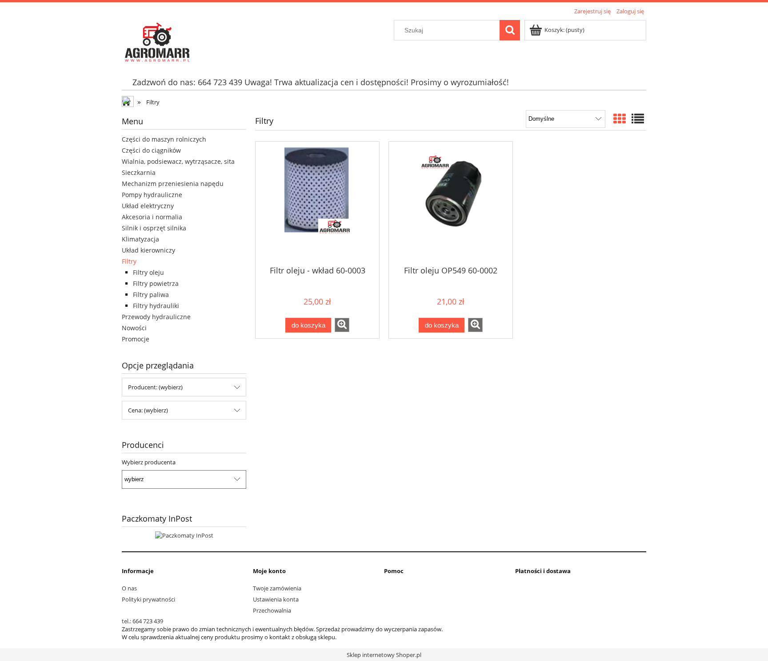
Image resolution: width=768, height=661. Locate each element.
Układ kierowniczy (148, 250)
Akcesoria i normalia (152, 217)
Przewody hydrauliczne (156, 317)
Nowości (134, 328)
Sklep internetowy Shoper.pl (384, 655)
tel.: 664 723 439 (142, 621)
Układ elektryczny (148, 206)
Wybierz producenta (149, 462)
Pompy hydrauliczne (152, 194)
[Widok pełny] (638, 118)
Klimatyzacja (140, 239)
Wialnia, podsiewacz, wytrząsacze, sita (178, 161)
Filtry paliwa (151, 294)
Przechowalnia (272, 610)
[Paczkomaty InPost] (184, 535)
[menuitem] (320, 82)
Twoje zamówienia (277, 588)
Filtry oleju (148, 272)
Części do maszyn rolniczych (164, 139)
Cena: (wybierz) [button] (148, 410)
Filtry (129, 261)
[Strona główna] (156, 40)
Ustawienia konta (276, 599)
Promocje (135, 339)
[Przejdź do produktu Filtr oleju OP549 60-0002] (451, 202)
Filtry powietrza (156, 283)
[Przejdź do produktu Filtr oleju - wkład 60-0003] (317, 202)
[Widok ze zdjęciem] (619, 118)
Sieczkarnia (139, 172)
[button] (342, 325)
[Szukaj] (510, 30)
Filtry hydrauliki (156, 305)
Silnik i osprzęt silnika (154, 228)
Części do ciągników (151, 150)
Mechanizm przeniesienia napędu (173, 183)
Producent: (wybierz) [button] (155, 387)
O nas (129, 588)
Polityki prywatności (148, 599)
